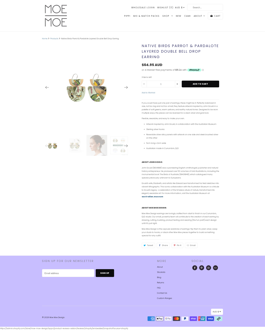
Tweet (150, 245)
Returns (160, 282)
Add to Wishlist (148, 92)
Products (54, 38)
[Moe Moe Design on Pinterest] (201, 267)
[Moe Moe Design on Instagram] (208, 267)
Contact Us (162, 293)
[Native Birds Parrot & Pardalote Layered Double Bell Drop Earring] (86, 87)
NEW (178, 15)
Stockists (161, 272)
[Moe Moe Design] (56, 15)
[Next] (126, 87)
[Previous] (47, 87)
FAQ (159, 287)
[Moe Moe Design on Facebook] (194, 267)
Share (165, 245)
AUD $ (179, 7)
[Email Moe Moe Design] (215, 267)
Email (193, 245)
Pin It (179, 245)
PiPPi (127, 15)
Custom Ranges (164, 298)
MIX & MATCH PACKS (146, 15)
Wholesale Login (143, 7)
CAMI (187, 15)
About (160, 267)
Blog (159, 277)
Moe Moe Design (57, 317)
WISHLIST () (165, 7)
